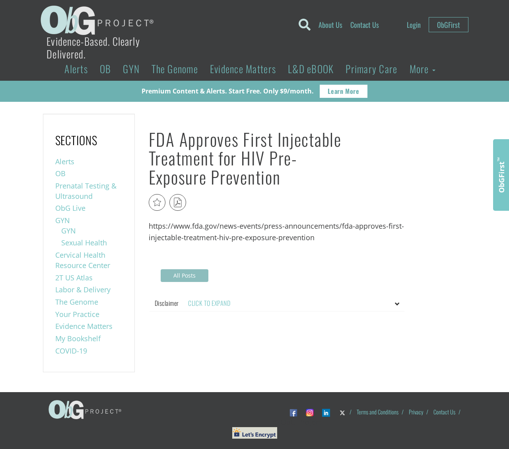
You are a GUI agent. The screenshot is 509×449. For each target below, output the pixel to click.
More (420, 68)
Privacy (416, 412)
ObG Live (70, 208)
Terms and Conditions (377, 412)
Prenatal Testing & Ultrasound (86, 191)
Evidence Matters (243, 68)
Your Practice (77, 314)
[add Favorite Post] (157, 202)
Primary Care (371, 68)
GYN (131, 68)
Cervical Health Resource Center (82, 260)
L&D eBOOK (311, 68)
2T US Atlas (74, 277)
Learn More (343, 91)
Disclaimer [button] (192, 303)
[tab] (277, 303)
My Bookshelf (78, 338)
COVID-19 (71, 351)
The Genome (175, 68)
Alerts (76, 68)
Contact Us (364, 24)
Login (414, 24)
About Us (330, 24)
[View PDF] (177, 202)
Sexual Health (84, 242)
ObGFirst (448, 24)
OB (105, 68)
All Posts (184, 275)
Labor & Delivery (83, 289)
